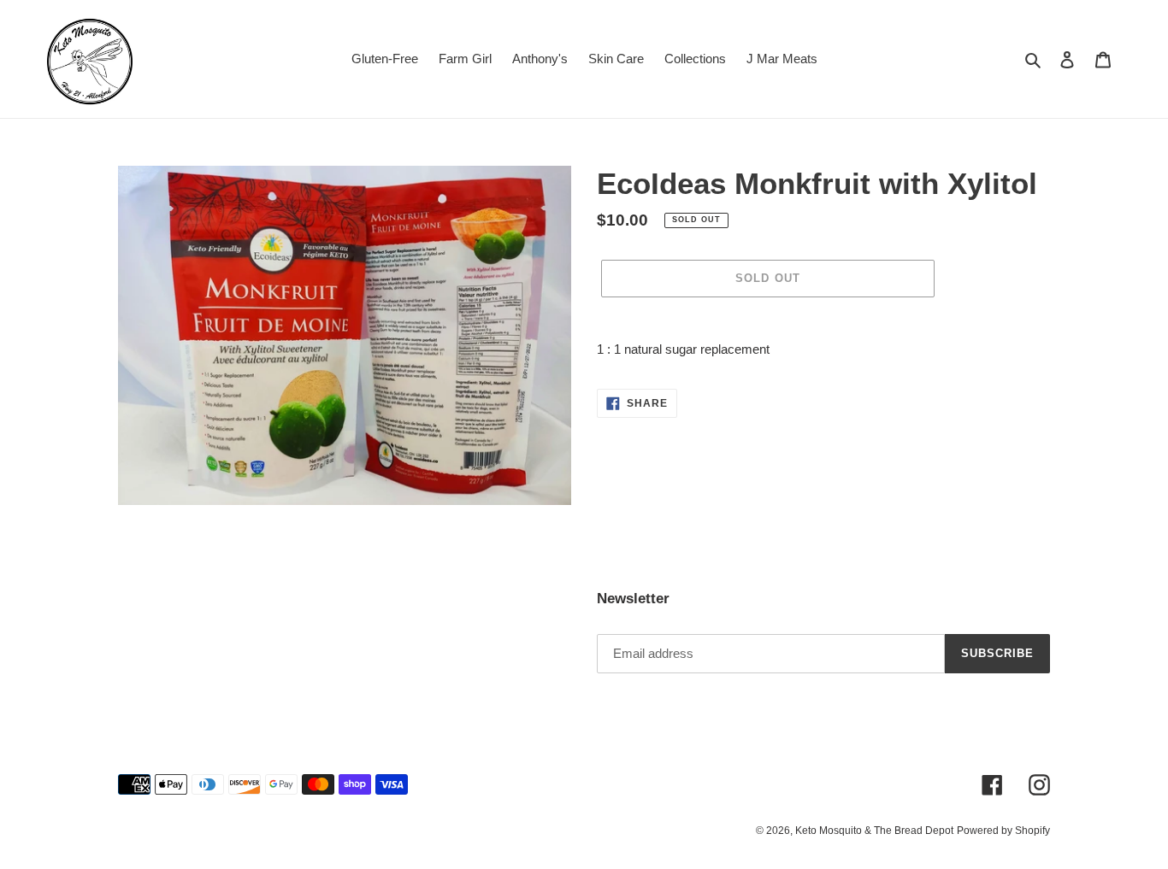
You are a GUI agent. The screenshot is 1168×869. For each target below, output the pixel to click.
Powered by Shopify (1003, 831)
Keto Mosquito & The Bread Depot (874, 831)
